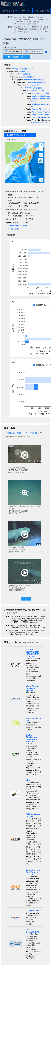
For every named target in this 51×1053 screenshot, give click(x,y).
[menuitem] (9, 10)
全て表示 (14, 229)
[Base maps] (40, 160)
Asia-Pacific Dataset (18, 225)
